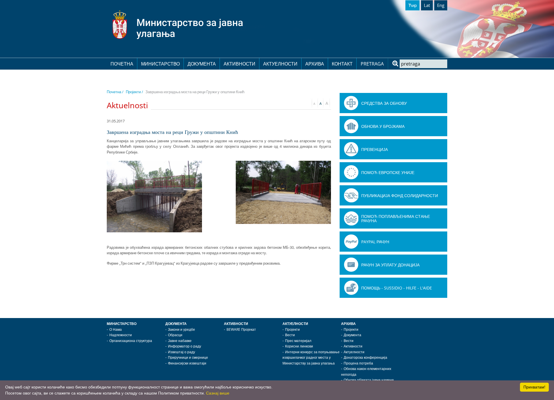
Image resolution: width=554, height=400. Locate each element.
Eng (440, 5)
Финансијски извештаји (187, 363)
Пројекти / (134, 91)
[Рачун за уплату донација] (351, 264)
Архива (314, 64)
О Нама (115, 329)
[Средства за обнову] (351, 103)
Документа (202, 64)
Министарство (160, 64)
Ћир (412, 5)
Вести (290, 334)
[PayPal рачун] (351, 241)
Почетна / (115, 91)
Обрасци (175, 334)
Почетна (122, 64)
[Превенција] (351, 149)
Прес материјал (298, 340)
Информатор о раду (184, 346)
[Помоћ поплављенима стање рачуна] (351, 218)
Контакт (342, 64)
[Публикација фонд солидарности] (351, 195)
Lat (427, 5)
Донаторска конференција (365, 357)
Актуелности (280, 64)
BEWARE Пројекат (241, 329)
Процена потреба (358, 363)
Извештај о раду (181, 351)
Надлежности (120, 334)
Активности (239, 64)
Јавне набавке (180, 340)
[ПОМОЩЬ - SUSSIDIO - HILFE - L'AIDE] (351, 288)
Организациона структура (130, 340)
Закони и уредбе (181, 329)
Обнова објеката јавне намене (369, 379)
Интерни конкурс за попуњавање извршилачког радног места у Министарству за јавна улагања (311, 357)
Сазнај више (217, 393)
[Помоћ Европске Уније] (351, 172)
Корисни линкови (299, 346)
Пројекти (292, 329)
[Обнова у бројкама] (351, 126)
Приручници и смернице (188, 357)
